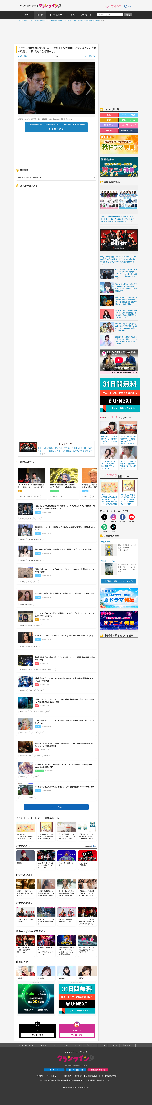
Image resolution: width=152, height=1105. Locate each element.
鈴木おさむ (87, 496)
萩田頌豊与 (37, 496)
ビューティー (90, 1045)
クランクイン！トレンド (27, 1045)
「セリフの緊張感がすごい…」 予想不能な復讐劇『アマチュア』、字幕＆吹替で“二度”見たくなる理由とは (63, 21)
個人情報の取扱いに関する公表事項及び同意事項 (61, 1080)
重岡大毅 (37, 755)
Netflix (21, 797)
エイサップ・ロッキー (37, 711)
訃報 (41, 732)
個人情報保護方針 (109, 1076)
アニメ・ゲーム (128, 120)
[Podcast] (104, 527)
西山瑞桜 (30, 625)
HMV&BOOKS (96, 1070)
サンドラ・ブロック (25, 646)
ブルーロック (23, 690)
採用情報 (79, 1076)
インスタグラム (30, 797)
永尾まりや (23, 539)
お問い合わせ (92, 1076)
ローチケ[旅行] (74, 1070)
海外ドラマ (109, 125)
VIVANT (22, 581)
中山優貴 (38, 625)
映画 (47, 711)
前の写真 (24, 56)
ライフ (103, 1045)
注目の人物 (23, 961)
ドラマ (36, 581)
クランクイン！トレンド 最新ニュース (38, 818)
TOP (20, 21)
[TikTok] (113, 527)
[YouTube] (132, 517)
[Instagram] (113, 517)
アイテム (114, 1045)
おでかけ (66, 1045)
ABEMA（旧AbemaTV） (35, 539)
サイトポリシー (53, 1076)
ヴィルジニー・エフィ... (48, 669)
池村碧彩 (22, 625)
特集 (25, 21)
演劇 (109, 120)
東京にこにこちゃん (25, 496)
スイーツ (77, 1045)
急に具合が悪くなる (25, 669)
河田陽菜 (22, 518)
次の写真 (89, 56)
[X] (104, 517)
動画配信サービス (128, 130)
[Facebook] (123, 517)
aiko (30, 776)
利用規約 (67, 1076)
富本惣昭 (40, 690)
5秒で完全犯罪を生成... (26, 755)
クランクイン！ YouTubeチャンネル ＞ (124, 372)
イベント (43, 1045)
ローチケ (52, 1070)
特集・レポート (128, 1045)
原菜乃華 (45, 755)
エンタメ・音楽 (128, 115)
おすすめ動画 (24, 903)
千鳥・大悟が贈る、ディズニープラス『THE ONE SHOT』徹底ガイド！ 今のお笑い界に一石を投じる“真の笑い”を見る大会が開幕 (65, 451)
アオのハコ (23, 776)
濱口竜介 (36, 669)
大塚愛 (29, 581)
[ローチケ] (127, 6)
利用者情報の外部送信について (99, 1080)
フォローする (37, 1035)
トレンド (109, 130)
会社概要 (39, 1076)
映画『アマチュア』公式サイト (29, 178)
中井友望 (38, 518)
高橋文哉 (32, 690)
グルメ (54, 1045)
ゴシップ (36, 646)
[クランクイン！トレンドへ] (113, 6)
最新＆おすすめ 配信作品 (30, 931)
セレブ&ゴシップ (128, 125)
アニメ (60, 496)
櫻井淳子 (30, 518)
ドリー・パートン (24, 732)
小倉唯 (53, 496)
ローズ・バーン (24, 711)
